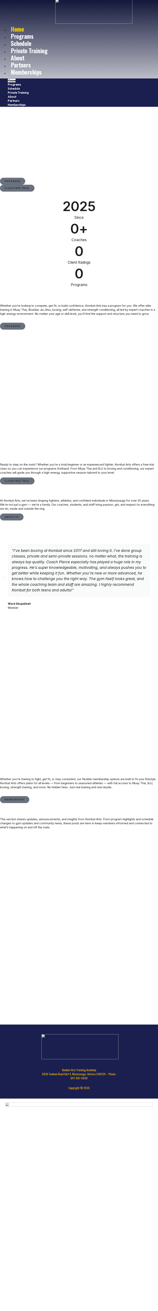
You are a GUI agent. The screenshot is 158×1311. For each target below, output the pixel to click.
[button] (4, 576)
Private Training (29, 50)
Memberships (26, 71)
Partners (13, 101)
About (12, 97)
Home (12, 80)
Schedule (14, 88)
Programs (14, 84)
